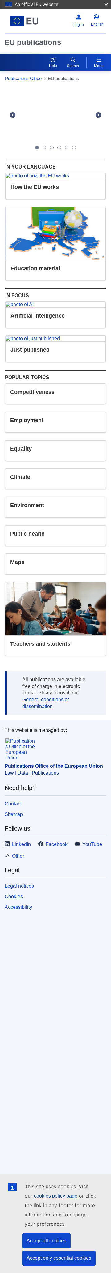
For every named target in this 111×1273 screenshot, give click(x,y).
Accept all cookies (46, 1240)
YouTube (92, 844)
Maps (17, 562)
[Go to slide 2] (44, 147)
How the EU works (34, 187)
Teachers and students (40, 644)
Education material (35, 268)
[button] (12, 115)
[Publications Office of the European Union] (24, 21)
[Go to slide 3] (52, 147)
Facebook (57, 844)
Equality (21, 449)
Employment (26, 420)
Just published (30, 350)
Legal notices (19, 886)
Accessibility (18, 907)
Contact (13, 803)
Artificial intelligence (37, 316)
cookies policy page (55, 1195)
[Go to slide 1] (37, 147)
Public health (27, 534)
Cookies (14, 896)
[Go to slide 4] (59, 147)
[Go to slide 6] (74, 147)
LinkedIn (21, 844)
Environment (27, 505)
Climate (20, 477)
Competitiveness (32, 392)
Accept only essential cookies (59, 1258)
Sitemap (14, 814)
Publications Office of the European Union (54, 766)
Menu (99, 66)
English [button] (97, 24)
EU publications (33, 42)
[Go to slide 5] (66, 147)
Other (18, 856)
